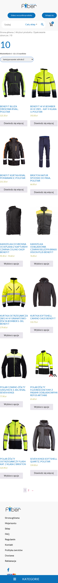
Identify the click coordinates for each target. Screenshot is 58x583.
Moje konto (10, 523)
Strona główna (7, 32)
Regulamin (10, 539)
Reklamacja (10, 561)
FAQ (7, 534)
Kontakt (9, 544)
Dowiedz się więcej (13, 123)
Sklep (7, 528)
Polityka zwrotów (13, 550)
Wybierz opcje (11, 263)
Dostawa (9, 555)
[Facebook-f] (8, 570)
